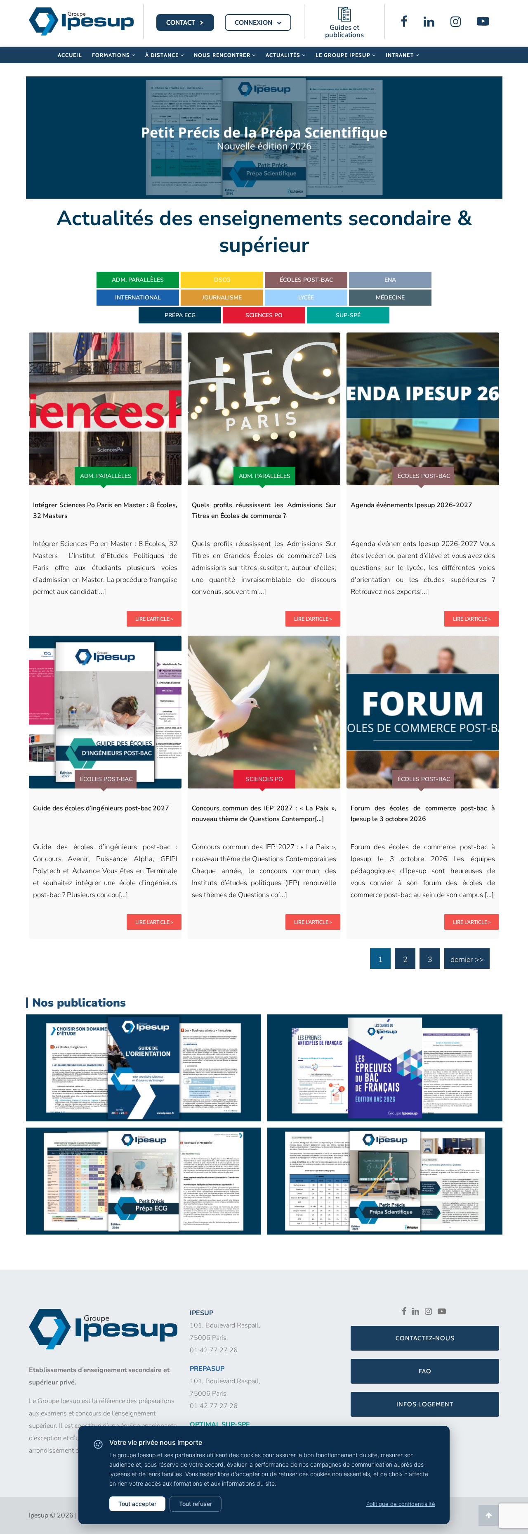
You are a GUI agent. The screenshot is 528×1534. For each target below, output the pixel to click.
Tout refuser (195, 1503)
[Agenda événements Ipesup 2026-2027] (422, 408)
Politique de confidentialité (400, 1504)
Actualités (284, 55)
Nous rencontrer (223, 55)
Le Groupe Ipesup (344, 55)
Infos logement (424, 1404)
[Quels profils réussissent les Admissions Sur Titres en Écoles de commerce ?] (264, 408)
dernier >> (467, 959)
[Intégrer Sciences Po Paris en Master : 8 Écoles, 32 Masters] (105, 408)
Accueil (70, 55)
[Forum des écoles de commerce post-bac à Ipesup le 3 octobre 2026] (422, 712)
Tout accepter (137, 1503)
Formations (112, 55)
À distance (162, 55)
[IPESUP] (81, 21)
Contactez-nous (425, 1338)
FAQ (425, 1371)
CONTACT (181, 22)
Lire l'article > (154, 618)
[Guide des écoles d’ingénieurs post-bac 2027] (105, 712)
